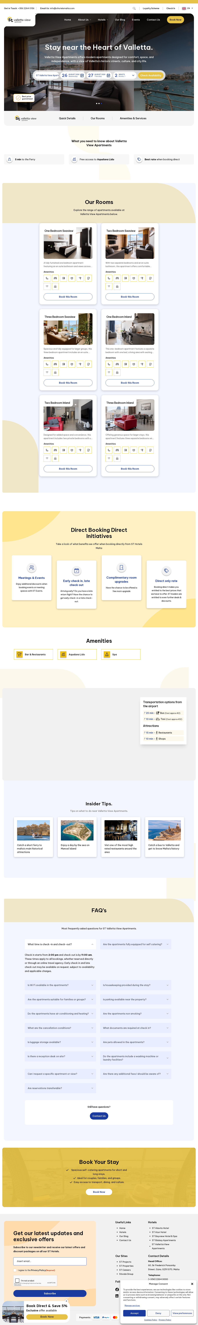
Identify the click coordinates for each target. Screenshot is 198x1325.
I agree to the (36, 1270)
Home (67, 20)
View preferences (182, 1313)
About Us (83, 20)
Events (136, 20)
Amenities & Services (133, 118)
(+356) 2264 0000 (158, 1279)
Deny (158, 1313)
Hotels (102, 20)
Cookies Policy (150, 1320)
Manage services (132, 1305)
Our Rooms (98, 118)
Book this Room (68, 296)
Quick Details (67, 118)
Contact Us (153, 20)
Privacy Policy (165, 1320)
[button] (192, 1283)
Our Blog (120, 20)
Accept (134, 1313)
